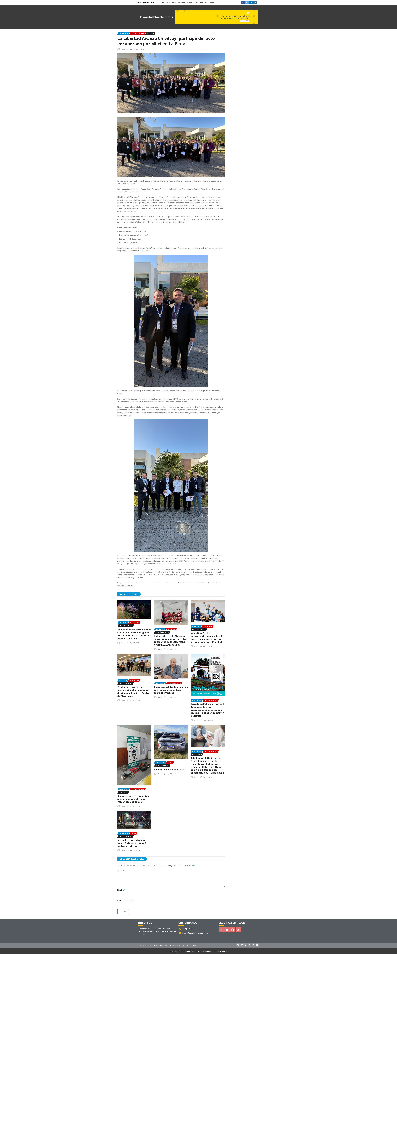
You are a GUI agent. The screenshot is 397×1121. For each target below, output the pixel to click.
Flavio (123, 49)
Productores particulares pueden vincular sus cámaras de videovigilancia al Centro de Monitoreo (134, 691)
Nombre (121, 890)
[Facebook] (232, 929)
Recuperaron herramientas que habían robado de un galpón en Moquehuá (133, 798)
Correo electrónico (125, 900)
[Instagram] (221, 929)
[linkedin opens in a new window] (251, 2)
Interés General (192, 3)
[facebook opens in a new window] (243, 2)
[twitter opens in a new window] (247, 2)
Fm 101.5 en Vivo (164, 3)
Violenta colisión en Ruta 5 (169, 769)
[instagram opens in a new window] (255, 2)
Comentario (122, 871)
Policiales (203, 3)
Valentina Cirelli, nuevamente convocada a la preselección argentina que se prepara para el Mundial (207, 637)
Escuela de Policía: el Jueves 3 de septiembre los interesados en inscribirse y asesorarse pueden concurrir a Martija (207, 709)
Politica (212, 3)
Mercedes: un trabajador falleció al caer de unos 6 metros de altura (131, 842)
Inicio (174, 3)
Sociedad (181, 3)
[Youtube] (227, 929)
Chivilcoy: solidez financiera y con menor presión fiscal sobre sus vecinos (171, 689)
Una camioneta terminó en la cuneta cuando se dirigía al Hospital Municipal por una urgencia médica (134, 634)
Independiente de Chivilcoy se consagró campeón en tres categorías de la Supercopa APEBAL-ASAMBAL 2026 (171, 640)
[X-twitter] (238, 929)
